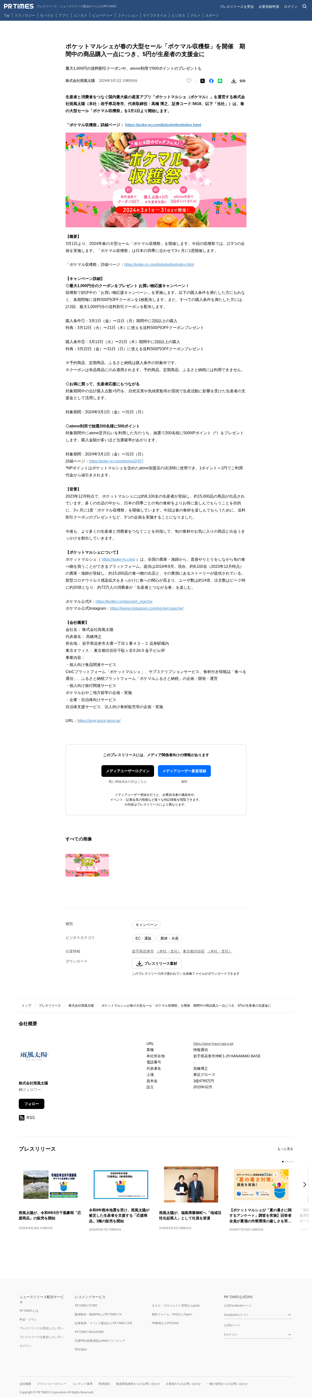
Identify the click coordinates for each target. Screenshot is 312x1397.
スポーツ (212, 15)
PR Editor (81, 1349)
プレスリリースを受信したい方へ (41, 1328)
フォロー (31, 1104)
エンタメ (80, 15)
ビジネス (178, 15)
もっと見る (285, 1149)
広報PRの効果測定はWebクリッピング (100, 1341)
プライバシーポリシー (51, 1384)
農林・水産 (169, 938)
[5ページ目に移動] (292, 1161)
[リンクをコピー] (242, 81)
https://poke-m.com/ (118, 559)
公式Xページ (232, 1325)
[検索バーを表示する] (305, 6)
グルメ (195, 15)
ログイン (291, 6)
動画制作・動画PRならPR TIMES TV (98, 1314)
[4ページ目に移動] (290, 1161)
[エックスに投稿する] (202, 81)
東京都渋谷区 (194, 951)
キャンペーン (146, 925)
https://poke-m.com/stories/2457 (116, 461)
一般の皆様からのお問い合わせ (227, 1384)
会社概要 (25, 1384)
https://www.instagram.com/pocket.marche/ (146, 608)
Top (7, 15)
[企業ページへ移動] (34, 1057)
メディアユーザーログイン (128, 771)
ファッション (127, 15)
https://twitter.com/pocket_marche (124, 601)
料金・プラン (28, 1319)
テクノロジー (25, 15)
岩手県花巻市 (143, 951)
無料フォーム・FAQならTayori (172, 1314)
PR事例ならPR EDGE (165, 1323)
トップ (26, 1005)
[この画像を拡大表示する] (87, 865)
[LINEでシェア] (220, 81)
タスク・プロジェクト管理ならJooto (176, 1305)
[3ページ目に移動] (287, 1161)
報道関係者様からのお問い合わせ (138, 1384)
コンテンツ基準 (82, 1384)
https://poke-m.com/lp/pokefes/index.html (159, 264)
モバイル (47, 15)
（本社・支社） (168, 951)
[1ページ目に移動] (282, 1161)
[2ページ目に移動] (285, 1161)
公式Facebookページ (238, 1305)
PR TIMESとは (29, 1311)
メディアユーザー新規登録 (184, 771)
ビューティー (102, 15)
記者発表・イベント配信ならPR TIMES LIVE (103, 1323)
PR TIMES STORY (86, 1305)
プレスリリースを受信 (237, 6)
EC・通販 (144, 938)
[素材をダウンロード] (234, 81)
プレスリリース (50, 1005)
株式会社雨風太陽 (81, 1005)
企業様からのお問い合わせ (183, 1384)
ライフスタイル (155, 15)
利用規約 (104, 1384)
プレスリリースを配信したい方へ (41, 1337)
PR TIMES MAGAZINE (89, 1332)
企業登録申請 (269, 6)
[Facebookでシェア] (211, 81)
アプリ (63, 15)
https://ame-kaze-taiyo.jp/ (99, 721)
